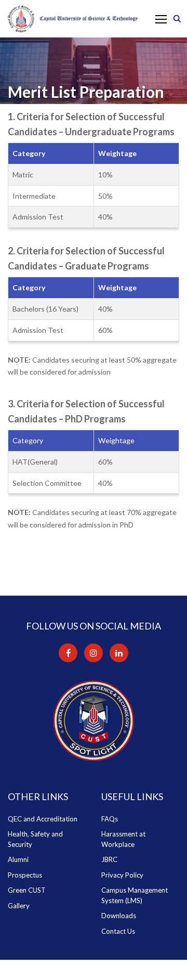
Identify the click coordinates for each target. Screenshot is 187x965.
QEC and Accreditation (42, 819)
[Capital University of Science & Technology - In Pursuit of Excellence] (73, 18)
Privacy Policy (122, 875)
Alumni (18, 859)
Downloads (118, 915)
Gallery (19, 906)
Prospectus (25, 875)
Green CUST (27, 890)
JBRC (109, 859)
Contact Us (118, 931)
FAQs (109, 819)
